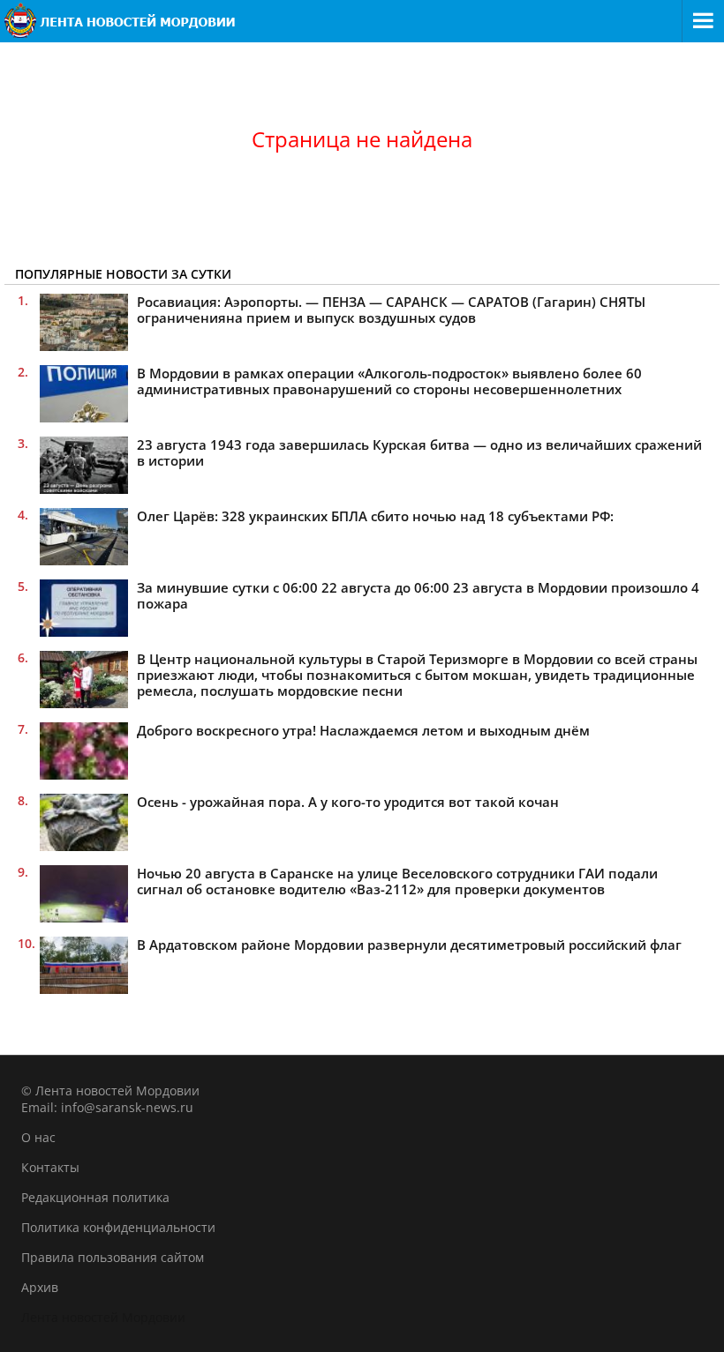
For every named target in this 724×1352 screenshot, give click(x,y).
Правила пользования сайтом (112, 1257)
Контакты (50, 1167)
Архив (39, 1287)
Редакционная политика (95, 1197)
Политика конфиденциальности (118, 1227)
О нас (38, 1137)
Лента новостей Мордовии (103, 1317)
